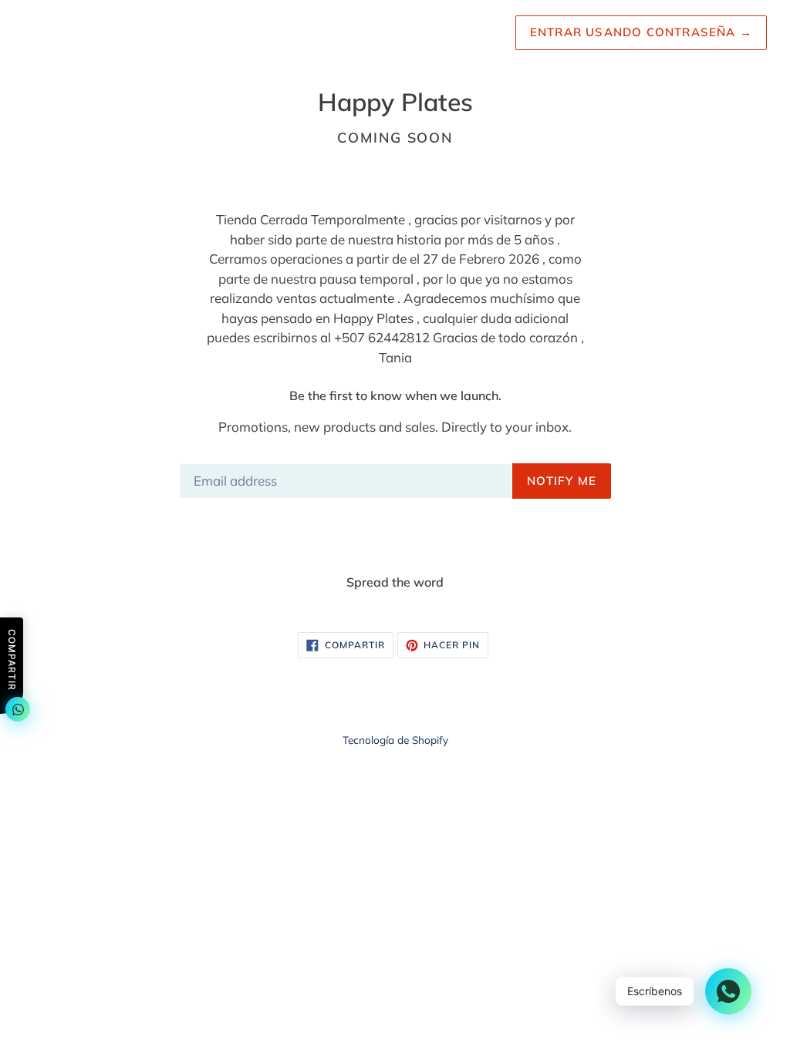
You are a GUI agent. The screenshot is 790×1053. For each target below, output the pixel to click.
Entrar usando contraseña (641, 32)
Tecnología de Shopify (395, 739)
